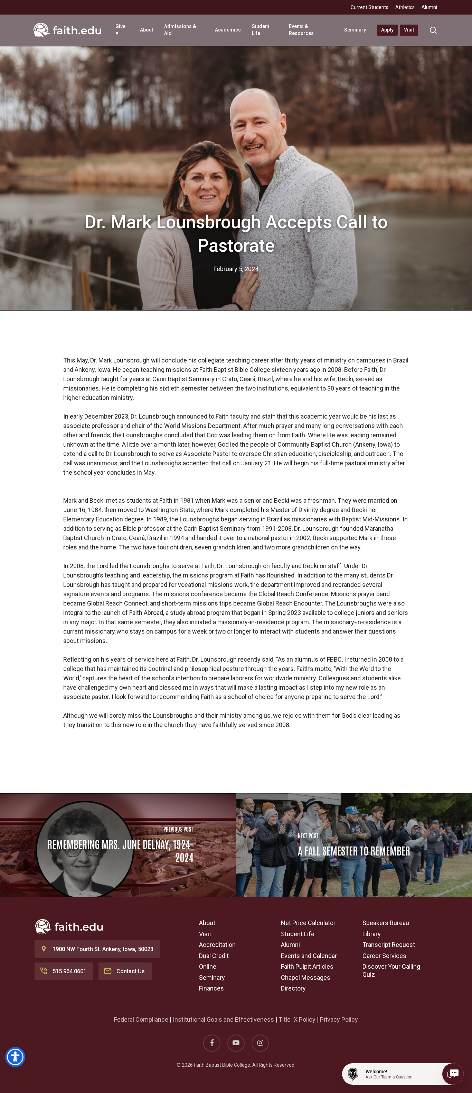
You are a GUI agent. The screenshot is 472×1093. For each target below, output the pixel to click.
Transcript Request (388, 944)
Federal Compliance (141, 1019)
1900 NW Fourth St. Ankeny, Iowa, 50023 (103, 949)
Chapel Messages (305, 977)
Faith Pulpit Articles (307, 966)
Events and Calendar (309, 955)
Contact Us (130, 971)
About (207, 922)
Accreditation (217, 944)
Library (371, 934)
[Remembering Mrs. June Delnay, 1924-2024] (118, 845)
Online (207, 966)
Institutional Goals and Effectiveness (223, 1019)
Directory (293, 988)
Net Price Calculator (308, 922)
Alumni (290, 944)
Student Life (297, 934)
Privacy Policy (339, 1019)
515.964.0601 (69, 971)
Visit (205, 934)
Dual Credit (214, 955)
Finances (211, 988)
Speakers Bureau (385, 922)
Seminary (212, 977)
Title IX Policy (297, 1019)
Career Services (384, 955)
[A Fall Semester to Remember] (354, 845)
